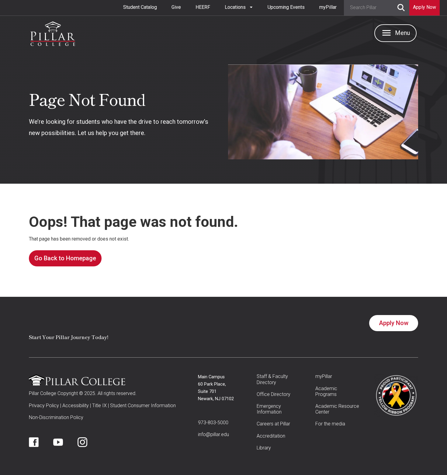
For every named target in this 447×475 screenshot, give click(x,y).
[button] (238, 7)
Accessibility (75, 405)
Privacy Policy (44, 405)
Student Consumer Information (143, 405)
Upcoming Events (286, 7)
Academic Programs (326, 391)
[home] (52, 32)
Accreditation (271, 436)
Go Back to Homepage (65, 258)
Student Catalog (140, 7)
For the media (330, 424)
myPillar (328, 7)
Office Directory (273, 394)
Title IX (99, 405)
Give (176, 7)
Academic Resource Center (337, 409)
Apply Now (393, 323)
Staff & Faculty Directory (272, 379)
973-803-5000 (213, 422)
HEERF (203, 7)
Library (264, 448)
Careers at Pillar (273, 424)
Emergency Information (269, 409)
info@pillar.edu (213, 434)
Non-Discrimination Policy (56, 417)
